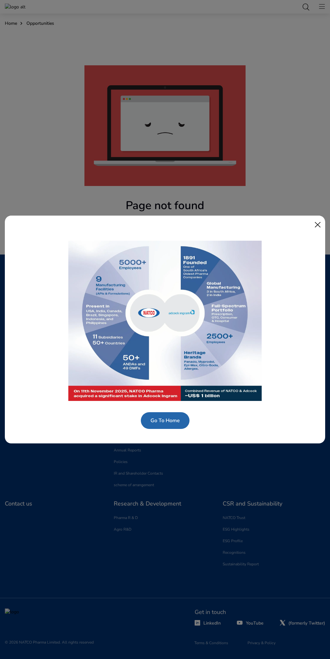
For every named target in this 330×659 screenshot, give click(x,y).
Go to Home (165, 420)
